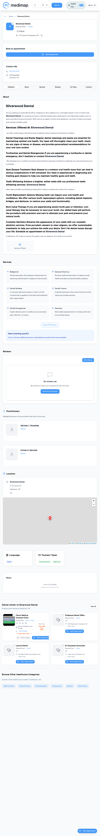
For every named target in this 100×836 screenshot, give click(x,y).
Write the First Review (50, 391)
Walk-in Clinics (9, 686)
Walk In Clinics (30, 620)
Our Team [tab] (73, 87)
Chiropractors (57, 686)
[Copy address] (42, 35)
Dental (11, 16)
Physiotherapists (41, 686)
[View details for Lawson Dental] (25, 654)
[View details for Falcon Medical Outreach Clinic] (25, 627)
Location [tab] (89, 87)
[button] (50, 518)
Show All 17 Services (50, 325)
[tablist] (50, 87)
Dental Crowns (60, 288)
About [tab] (27, 87)
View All (93, 606)
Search (57, 5)
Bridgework (14, 272)
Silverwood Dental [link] (23, 16)
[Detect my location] (46, 5)
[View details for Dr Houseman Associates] (74, 654)
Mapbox (80, 543)
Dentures (58, 308)
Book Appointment (52, 54)
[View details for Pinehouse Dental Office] (74, 627)
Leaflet (72, 543)
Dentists (70, 686)
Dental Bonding (16, 288)
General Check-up (62, 272)
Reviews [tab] (58, 87)
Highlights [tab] (11, 87)
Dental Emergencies (18, 308)
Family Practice (24, 686)
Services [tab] (42, 87)
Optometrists (82, 686)
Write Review (88, 360)
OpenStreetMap (90, 543)
